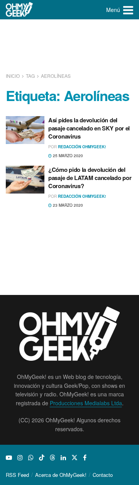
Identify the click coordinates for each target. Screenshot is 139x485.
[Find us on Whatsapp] (31, 457)
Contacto (103, 474)
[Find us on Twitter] (74, 457)
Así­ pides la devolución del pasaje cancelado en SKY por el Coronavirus (89, 128)
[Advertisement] (69, 46)
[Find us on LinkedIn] (63, 457)
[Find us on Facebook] (84, 457)
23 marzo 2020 (67, 205)
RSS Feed (17, 474)
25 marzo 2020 (67, 155)
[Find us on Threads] (52, 457)
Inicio (13, 75)
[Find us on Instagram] (20, 457)
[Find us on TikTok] (41, 457)
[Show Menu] (128, 9)
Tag (30, 75)
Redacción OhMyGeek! (82, 146)
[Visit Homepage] (19, 9)
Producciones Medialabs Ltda (86, 403)
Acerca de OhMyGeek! (60, 474)
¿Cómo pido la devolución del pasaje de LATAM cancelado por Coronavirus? (89, 177)
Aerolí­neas (56, 75)
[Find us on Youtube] (9, 457)
